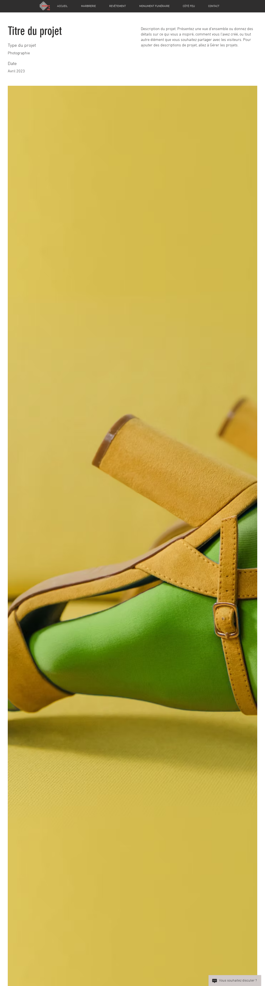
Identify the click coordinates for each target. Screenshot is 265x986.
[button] (88, 6)
